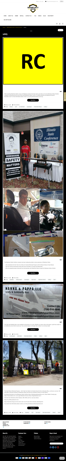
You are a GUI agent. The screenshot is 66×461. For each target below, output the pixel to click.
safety (45, 106)
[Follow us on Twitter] (53, 447)
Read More (33, 100)
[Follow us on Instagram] (56, 447)
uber (54, 279)
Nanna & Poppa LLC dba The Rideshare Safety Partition (34, 455)
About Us (10, 15)
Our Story (20, 440)
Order (16, 15)
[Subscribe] (61, 444)
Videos (39, 15)
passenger (29, 106)
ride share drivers (38, 106)
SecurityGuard (7, 19)
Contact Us (28, 15)
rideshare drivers (42, 279)
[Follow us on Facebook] (51, 447)
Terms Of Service (37, 438)
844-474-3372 (40, 1)
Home (5, 15)
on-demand (21, 106)
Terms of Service (21, 443)
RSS (61, 30)
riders (35, 336)
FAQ (35, 15)
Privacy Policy (37, 437)
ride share (34, 279)
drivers (11, 106)
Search (19, 436)
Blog (44, 15)
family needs (19, 279)
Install (22, 15)
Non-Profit (50, 15)
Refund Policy (37, 436)
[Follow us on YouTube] (58, 447)
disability (12, 279)
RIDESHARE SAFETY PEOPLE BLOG (14, 27)
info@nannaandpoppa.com (52, 1)
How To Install (21, 441)
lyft (16, 106)
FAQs (19, 438)
